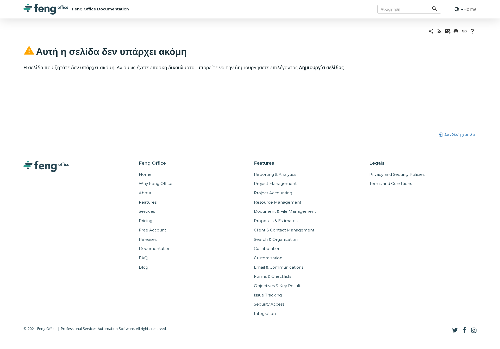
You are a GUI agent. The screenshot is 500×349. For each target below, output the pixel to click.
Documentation (155, 248)
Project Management (275, 183)
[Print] (456, 31)
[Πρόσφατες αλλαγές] (439, 31)
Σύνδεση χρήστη (460, 134)
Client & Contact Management (284, 230)
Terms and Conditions (390, 183)
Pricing (145, 220)
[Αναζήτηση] (434, 9)
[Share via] (431, 31)
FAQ (143, 257)
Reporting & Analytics (275, 174)
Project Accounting (273, 192)
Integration (265, 313)
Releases (148, 239)
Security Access (269, 304)
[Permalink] (464, 31)
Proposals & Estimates (275, 220)
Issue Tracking (268, 295)
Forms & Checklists (272, 276)
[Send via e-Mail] (448, 31)
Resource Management (277, 202)
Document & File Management (285, 211)
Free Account (152, 230)
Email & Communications (278, 267)
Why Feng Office (155, 183)
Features (148, 202)
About (145, 192)
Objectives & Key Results (278, 285)
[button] (456, 9)
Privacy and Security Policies (396, 174)
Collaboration (267, 248)
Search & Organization (276, 239)
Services (147, 211)
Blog (143, 267)
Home (470, 9)
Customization (268, 257)
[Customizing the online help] (472, 31)
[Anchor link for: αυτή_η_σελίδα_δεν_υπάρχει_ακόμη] (191, 50)
